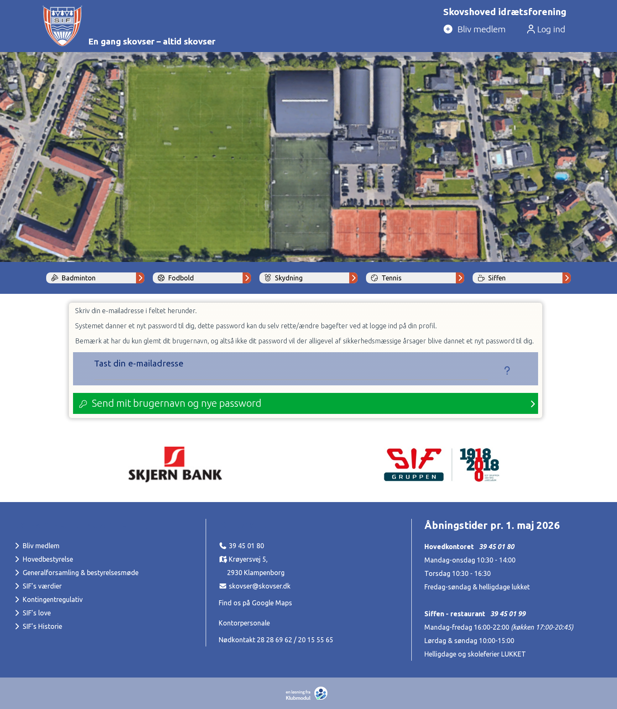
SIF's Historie (41, 626)
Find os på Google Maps (255, 603)
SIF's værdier (41, 586)
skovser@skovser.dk (259, 586)
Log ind (550, 29)
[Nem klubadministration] (309, 698)
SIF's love (36, 613)
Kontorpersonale (244, 623)
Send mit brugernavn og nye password (176, 403)
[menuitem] (503, 30)
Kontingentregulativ (52, 599)
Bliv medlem (40, 545)
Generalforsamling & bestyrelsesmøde (80, 572)
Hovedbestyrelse (47, 559)
